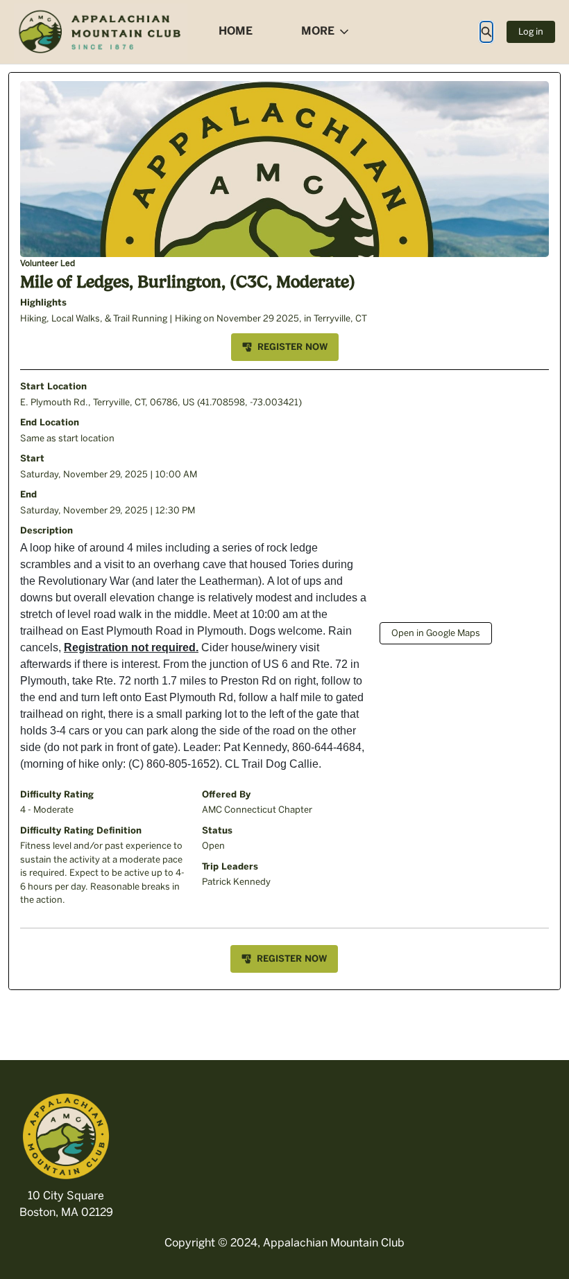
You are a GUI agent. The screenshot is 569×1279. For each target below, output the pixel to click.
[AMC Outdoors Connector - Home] (100, 31)
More (317, 30)
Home (236, 30)
